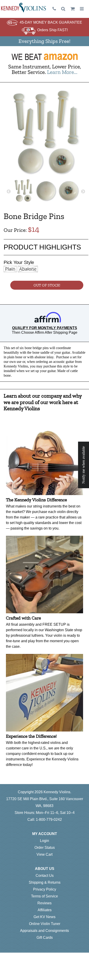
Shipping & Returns (44, 882)
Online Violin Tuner (44, 924)
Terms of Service (44, 896)
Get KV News (44, 917)
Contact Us (45, 875)
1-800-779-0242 (49, 819)
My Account (44, 834)
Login (44, 841)
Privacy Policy (44, 889)
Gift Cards (45, 937)
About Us (44, 869)
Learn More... (62, 72)
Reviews (44, 903)
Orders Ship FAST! (52, 30)
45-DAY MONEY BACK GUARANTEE (51, 22)
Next (83, 191)
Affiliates (45, 910)
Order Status (44, 847)
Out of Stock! (47, 285)
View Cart (44, 854)
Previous (8, 191)
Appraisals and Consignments (44, 931)
